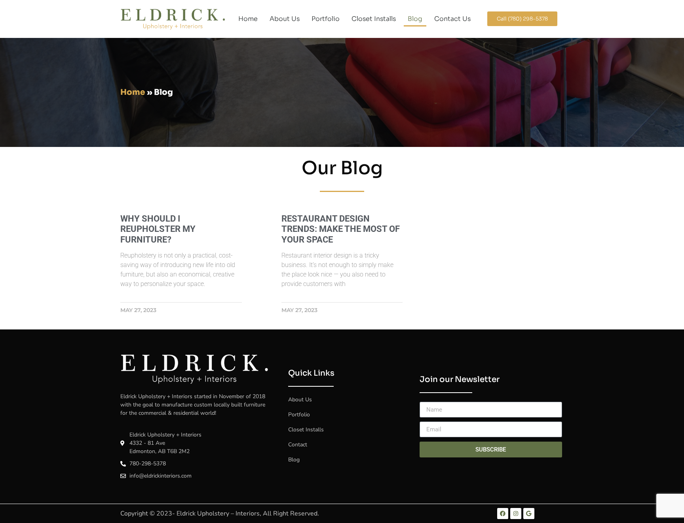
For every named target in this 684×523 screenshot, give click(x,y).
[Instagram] (515, 513)
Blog (415, 19)
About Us (285, 19)
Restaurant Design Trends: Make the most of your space (340, 229)
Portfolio (326, 19)
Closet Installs (374, 19)
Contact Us (452, 19)
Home (248, 19)
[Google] (528, 513)
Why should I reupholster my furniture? (158, 229)
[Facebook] (502, 513)
